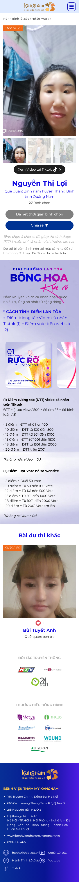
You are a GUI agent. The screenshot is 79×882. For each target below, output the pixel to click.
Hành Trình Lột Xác (26, 860)
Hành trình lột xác (16, 18)
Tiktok (16, 868)
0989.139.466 (57, 852)
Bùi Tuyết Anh (39, 630)
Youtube (54, 860)
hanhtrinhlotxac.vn (26, 852)
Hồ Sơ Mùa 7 (40, 18)
